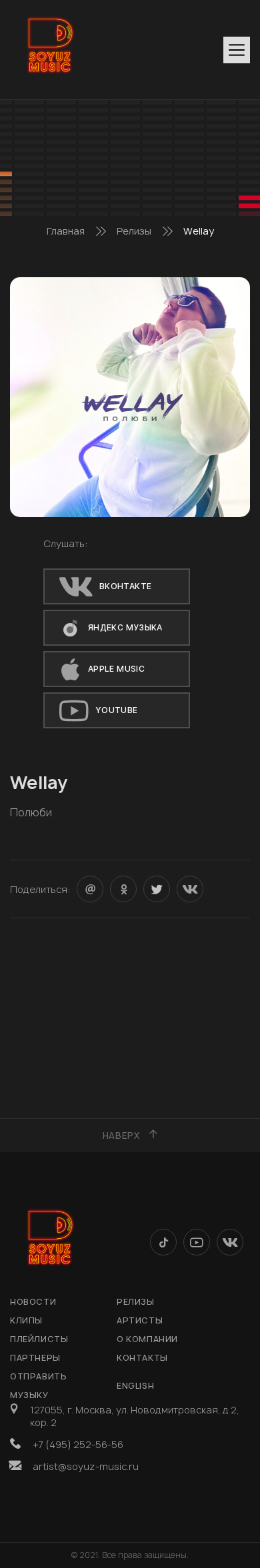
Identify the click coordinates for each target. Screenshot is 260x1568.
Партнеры (35, 1357)
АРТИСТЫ (140, 1320)
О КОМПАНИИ (147, 1339)
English (135, 1385)
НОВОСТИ (33, 1301)
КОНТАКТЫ (142, 1357)
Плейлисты (39, 1339)
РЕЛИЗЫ (136, 1301)
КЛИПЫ (26, 1320)
